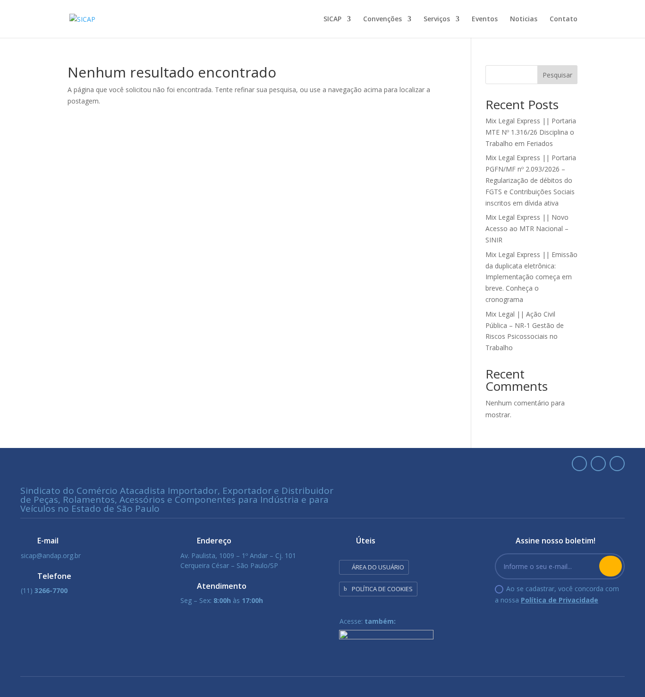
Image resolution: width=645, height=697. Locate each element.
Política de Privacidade (559, 599)
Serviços (437, 19)
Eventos (485, 19)
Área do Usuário (378, 567)
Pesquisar (557, 74)
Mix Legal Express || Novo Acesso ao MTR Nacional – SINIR (527, 228)
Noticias (523, 19)
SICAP (332, 19)
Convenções (382, 19)
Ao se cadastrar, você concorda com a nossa (557, 594)
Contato (563, 19)
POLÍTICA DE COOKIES (382, 589)
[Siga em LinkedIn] (579, 463)
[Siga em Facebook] (598, 463)
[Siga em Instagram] (617, 463)
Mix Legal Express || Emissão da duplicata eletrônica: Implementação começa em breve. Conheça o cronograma (531, 277)
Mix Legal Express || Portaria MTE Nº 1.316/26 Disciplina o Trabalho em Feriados (530, 132)
